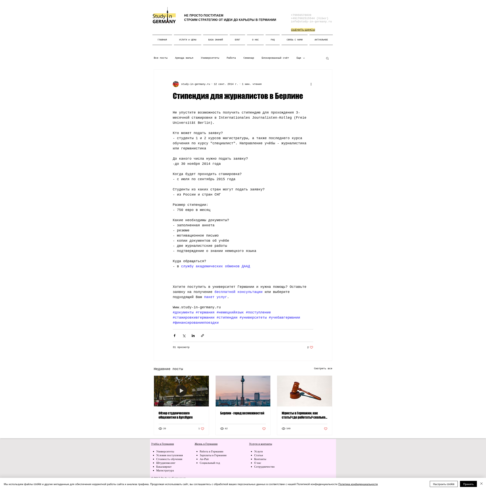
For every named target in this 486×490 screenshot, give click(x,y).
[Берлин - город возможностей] (243, 391)
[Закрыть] (481, 484)
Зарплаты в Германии (213, 455)
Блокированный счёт (275, 57)
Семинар (248, 57)
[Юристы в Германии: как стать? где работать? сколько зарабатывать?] (304, 391)
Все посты (160, 57)
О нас (257, 463)
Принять (468, 484)
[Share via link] (202, 335)
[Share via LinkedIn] (193, 335)
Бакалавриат (164, 466)
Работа (231, 57)
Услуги (259, 451)
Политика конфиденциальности (358, 484)
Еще (299, 57)
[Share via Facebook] (174, 335)
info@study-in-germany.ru (311, 21)
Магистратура (165, 470)
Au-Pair (204, 459)
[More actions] (311, 84)
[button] (327, 58)
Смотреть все (323, 368)
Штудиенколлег (165, 463)
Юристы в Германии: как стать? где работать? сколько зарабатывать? (303, 415)
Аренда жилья (184, 57)
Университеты (210, 57)
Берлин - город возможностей (242, 413)
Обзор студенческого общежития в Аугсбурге (176, 415)
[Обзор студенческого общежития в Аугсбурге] (181, 391)
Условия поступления (169, 455)
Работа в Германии (211, 451)
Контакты (260, 459)
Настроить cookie (443, 484)
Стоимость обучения (169, 459)
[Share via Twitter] (184, 335)
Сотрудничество (264, 466)
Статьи (258, 455)
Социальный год (210, 463)
